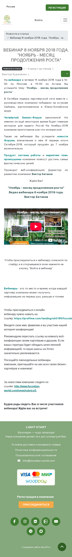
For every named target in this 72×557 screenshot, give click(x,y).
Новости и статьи (17, 33)
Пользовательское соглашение (36, 455)
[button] (65, 74)
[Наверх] (62, 547)
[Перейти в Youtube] (56, 521)
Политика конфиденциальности (36, 450)
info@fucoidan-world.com (39, 460)
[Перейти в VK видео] (46, 521)
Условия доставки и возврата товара (36, 444)
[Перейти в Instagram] (25, 521)
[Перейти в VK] (35, 521)
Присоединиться (36, 504)
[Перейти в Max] (41, 531)
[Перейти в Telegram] (31, 531)
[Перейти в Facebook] (14, 521)
